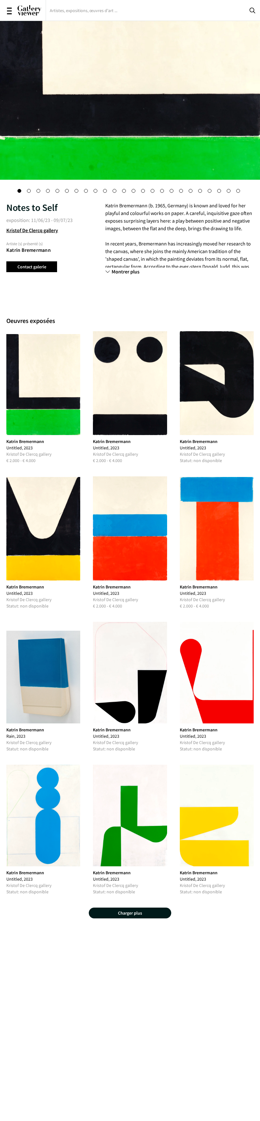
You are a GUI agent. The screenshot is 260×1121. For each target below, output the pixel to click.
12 (125, 192)
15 (154, 192)
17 (173, 192)
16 (163, 192)
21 (211, 192)
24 (239, 192)
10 (106, 192)
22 (220, 192)
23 (230, 192)
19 (192, 192)
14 (144, 192)
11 (116, 192)
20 (201, 192)
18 (182, 192)
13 (135, 192)
